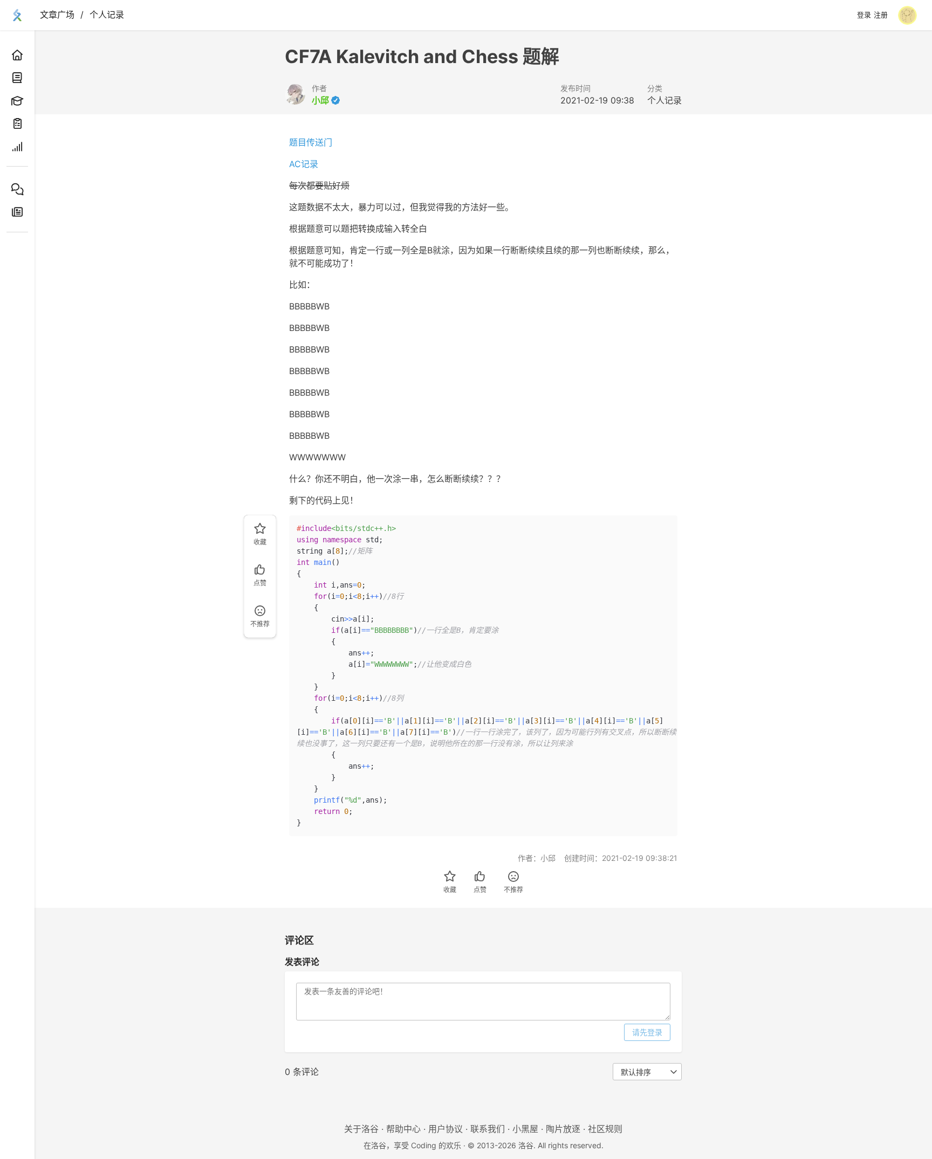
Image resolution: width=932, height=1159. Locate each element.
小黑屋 (525, 1128)
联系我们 (487, 1128)
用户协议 (445, 1128)
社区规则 (605, 1128)
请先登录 (647, 1032)
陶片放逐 (563, 1128)
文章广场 (57, 14)
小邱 (320, 100)
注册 (881, 15)
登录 (864, 15)
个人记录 (107, 14)
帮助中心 (403, 1128)
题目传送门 (310, 142)
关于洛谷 (361, 1128)
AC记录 (303, 163)
